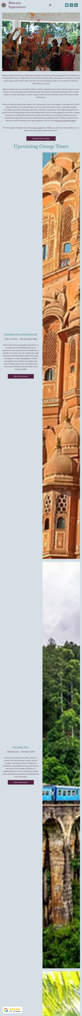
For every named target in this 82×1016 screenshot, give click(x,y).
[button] (50, 5)
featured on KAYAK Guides (65, 121)
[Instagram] (71, 5)
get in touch (37, 128)
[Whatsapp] (76, 5)
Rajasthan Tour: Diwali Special (20, 334)
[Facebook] (67, 5)
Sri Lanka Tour (21, 747)
